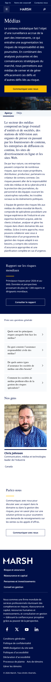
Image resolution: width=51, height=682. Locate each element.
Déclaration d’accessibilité (16, 657)
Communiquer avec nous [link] (25, 88)
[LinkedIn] (36, 629)
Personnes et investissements (19, 581)
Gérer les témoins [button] (12, 666)
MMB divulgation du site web (18, 647)
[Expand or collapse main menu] (7, 9)
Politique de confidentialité (17, 643)
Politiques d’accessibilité (15, 652)
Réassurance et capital (15, 575)
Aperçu (8, 112)
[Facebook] (7, 629)
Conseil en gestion (13, 587)
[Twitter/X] (17, 629)
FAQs (19, 112)
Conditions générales (14, 638)
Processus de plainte (14, 661)
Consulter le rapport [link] (25, 302)
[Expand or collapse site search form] (44, 9)
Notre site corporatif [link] (22, 3)
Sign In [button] (8, 3)
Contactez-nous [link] (41, 3)
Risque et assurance (14, 569)
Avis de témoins (35, 661)
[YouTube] (26, 629)
